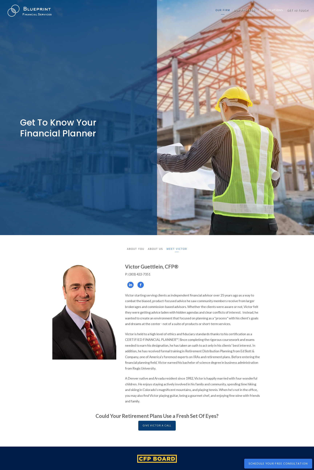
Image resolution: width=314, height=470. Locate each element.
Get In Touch (297, 10)
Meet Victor (177, 249)
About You (135, 249)
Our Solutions (271, 10)
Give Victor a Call (157, 425)
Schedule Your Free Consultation (278, 463)
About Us (155, 249)
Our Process (244, 10)
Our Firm (223, 10)
